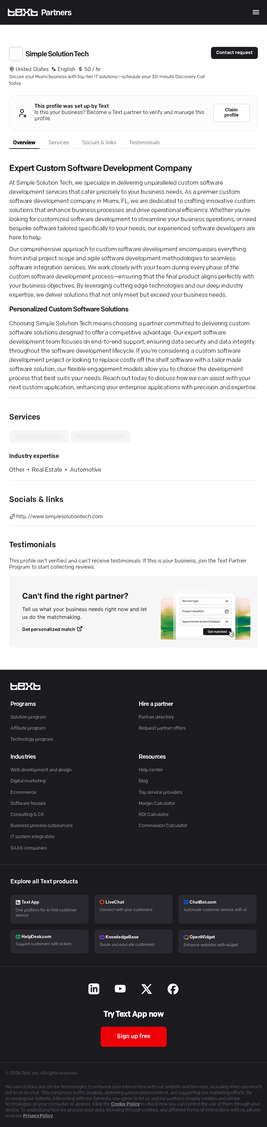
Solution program (28, 717)
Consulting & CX (27, 814)
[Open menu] (256, 12)
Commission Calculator (163, 825)
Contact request (234, 52)
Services (59, 143)
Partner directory (156, 717)
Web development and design (41, 770)
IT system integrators (32, 837)
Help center (151, 770)
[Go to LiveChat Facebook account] (173, 989)
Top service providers (160, 792)
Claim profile (231, 113)
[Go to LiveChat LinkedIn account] (94, 989)
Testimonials (144, 143)
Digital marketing (28, 781)
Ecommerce (23, 792)
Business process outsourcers (41, 825)
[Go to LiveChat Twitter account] (146, 989)
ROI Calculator (154, 814)
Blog (143, 781)
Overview (24, 143)
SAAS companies (28, 848)
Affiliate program (28, 728)
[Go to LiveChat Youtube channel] (120, 989)
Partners (56, 13)
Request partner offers (162, 728)
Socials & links (99, 143)
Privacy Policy (38, 1116)
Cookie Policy (125, 1104)
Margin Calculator (157, 803)
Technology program (31, 739)
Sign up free (133, 1037)
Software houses (28, 803)
